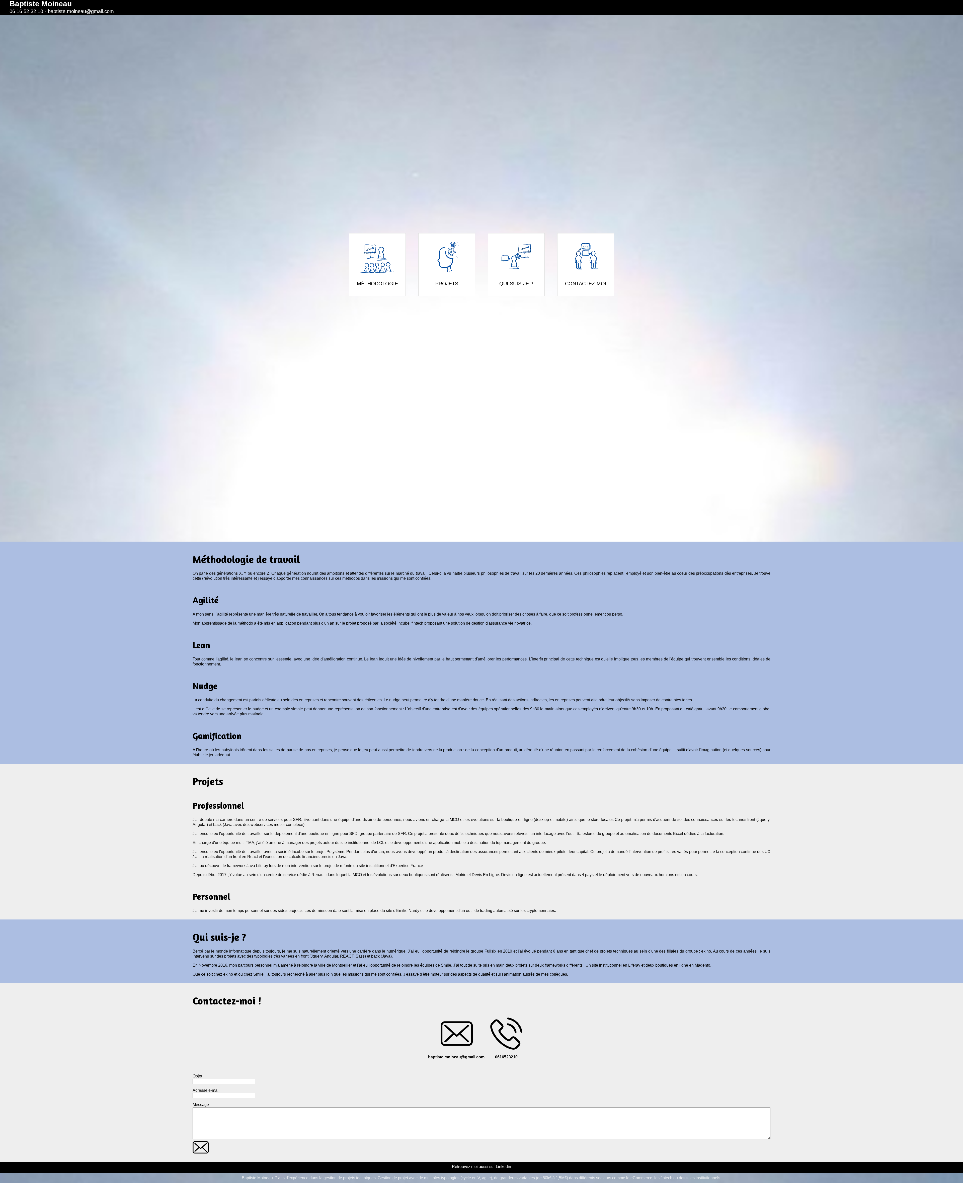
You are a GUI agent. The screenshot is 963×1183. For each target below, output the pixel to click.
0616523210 (506, 1057)
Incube (403, 623)
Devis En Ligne (485, 875)
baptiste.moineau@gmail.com (81, 11)
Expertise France (408, 866)
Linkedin (503, 1166)
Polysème (335, 852)
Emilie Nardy (407, 910)
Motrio (460, 875)
